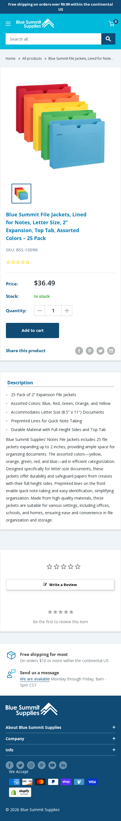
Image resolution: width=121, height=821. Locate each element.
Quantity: (16, 310)
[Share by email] (111, 350)
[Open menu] (8, 24)
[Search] (108, 39)
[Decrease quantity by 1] (39, 310)
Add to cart (33, 330)
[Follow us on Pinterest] (42, 765)
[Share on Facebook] (79, 350)
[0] (111, 23)
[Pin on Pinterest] (90, 350)
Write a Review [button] (63, 584)
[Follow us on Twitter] (20, 765)
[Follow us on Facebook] (10, 765)
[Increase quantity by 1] (67, 310)
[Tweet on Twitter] (100, 350)
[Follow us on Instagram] (31, 765)
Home (10, 58)
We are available (35, 679)
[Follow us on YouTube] (52, 765)
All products (32, 58)
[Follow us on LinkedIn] (63, 765)
